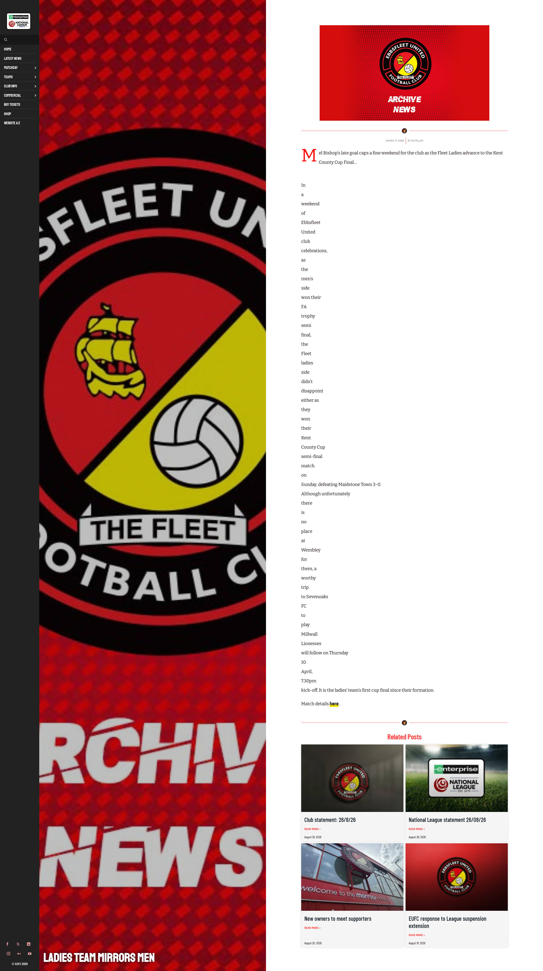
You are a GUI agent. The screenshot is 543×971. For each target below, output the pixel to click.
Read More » (312, 829)
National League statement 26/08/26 (447, 819)
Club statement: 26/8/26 (330, 819)
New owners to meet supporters (337, 918)
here (334, 704)
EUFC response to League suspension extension (447, 922)
